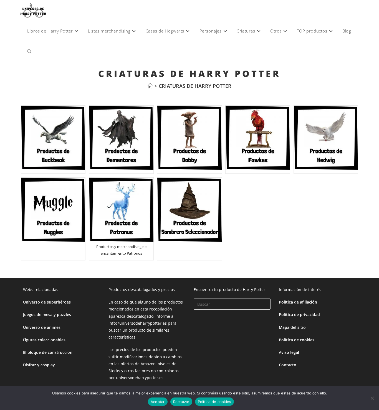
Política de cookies (296, 339)
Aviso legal (289, 352)
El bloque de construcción (47, 352)
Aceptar (158, 401)
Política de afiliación (298, 302)
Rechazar (181, 401)
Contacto (287, 364)
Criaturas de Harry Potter (195, 86)
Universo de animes (41, 327)
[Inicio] (150, 86)
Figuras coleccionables (44, 339)
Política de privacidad (299, 314)
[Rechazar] (372, 398)
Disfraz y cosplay (39, 364)
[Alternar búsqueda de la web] (29, 51)
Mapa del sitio (292, 327)
